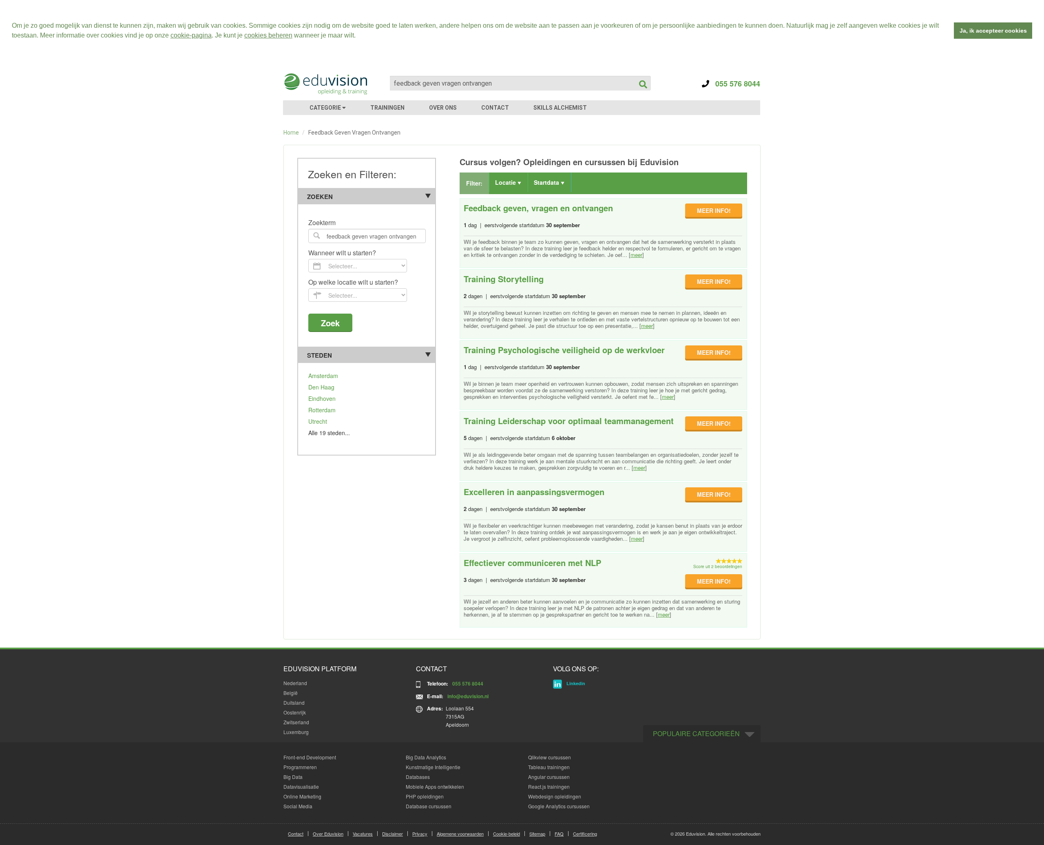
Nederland (295, 682)
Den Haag (321, 387)
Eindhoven (322, 398)
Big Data (293, 776)
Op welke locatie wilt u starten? (353, 282)
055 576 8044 (734, 83)
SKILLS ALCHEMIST (560, 107)
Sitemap (537, 833)
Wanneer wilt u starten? (342, 253)
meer (636, 255)
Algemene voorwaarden (460, 833)
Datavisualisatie (301, 786)
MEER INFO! (714, 210)
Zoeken (320, 196)
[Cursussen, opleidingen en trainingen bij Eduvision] (325, 84)
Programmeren (300, 766)
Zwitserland (296, 722)
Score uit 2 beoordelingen (717, 566)
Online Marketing (302, 796)
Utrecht (317, 421)
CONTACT (495, 107)
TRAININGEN (387, 107)
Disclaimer (392, 833)
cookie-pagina (191, 35)
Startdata (547, 182)
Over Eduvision (328, 833)
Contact (295, 833)
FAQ (559, 833)
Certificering (585, 833)
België (290, 692)
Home (291, 132)
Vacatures (363, 833)
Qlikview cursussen (549, 757)
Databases (418, 776)
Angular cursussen (549, 776)
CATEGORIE (326, 107)
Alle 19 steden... (329, 433)
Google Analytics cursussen (559, 806)
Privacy (419, 833)
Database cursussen (428, 806)
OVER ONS (443, 107)
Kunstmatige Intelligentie (433, 766)
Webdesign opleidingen (554, 796)
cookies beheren (268, 35)
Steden (319, 355)
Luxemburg (296, 731)
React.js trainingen (549, 786)
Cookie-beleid (506, 833)
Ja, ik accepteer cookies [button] (993, 30)
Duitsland (294, 702)
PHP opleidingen (425, 796)
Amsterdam (323, 376)
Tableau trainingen (549, 766)
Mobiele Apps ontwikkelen (435, 786)
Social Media (297, 806)
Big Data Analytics (426, 757)
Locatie (506, 182)
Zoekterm (322, 223)
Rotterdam (322, 410)
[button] (358, 36)
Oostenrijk (294, 712)
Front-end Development (309, 757)
